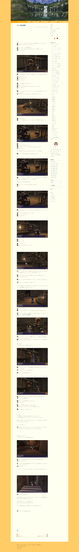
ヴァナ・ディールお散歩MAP (56, 28)
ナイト (53, 104)
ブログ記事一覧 (54, 30)
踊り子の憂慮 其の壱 (54, 173)
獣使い (53, 108)
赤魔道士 (53, 101)
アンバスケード (54, 135)
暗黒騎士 (53, 106)
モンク (53, 96)
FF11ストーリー (53, 44)
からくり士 (53, 123)
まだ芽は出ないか (20, 535)
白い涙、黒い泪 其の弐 (54, 163)
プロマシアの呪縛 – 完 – (55, 56)
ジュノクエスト (54, 82)
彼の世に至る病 (53, 161)
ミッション (53, 46)
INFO (52, 35)
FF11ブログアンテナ (53, 201)
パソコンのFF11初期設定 (54, 137)
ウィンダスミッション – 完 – (56, 53)
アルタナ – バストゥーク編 (55, 65)
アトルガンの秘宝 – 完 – (55, 58)
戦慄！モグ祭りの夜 (54, 70)
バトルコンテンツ (53, 132)
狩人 (52, 111)
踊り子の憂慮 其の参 (54, 170)
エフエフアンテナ (53, 199)
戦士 (52, 94)
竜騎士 (53, 116)
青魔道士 (53, 120)
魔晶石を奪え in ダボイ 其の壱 (42, 535)
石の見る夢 (53, 68)
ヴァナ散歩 (53, 130)
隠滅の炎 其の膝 (53, 175)
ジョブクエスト (54, 92)
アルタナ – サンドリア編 (55, 63)
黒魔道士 (53, 99)
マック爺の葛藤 (21, 25)
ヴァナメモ (53, 33)
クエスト (52, 75)
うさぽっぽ (52, 194)
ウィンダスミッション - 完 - (40, 27)
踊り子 (53, 125)
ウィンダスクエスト (54, 80)
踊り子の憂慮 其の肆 (54, 168)
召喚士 (53, 118)
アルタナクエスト (54, 89)
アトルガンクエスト (54, 87)
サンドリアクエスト (54, 77)
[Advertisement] (32, 35)
